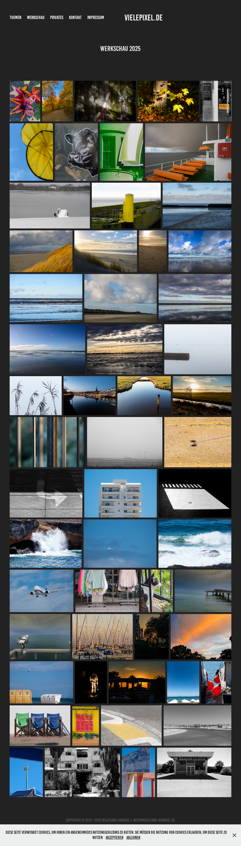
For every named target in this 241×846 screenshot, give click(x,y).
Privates (56, 17)
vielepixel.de (144, 17)
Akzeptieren (114, 837)
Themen (15, 17)
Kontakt (75, 17)
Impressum (95, 17)
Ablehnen (133, 837)
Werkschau (35, 17)
